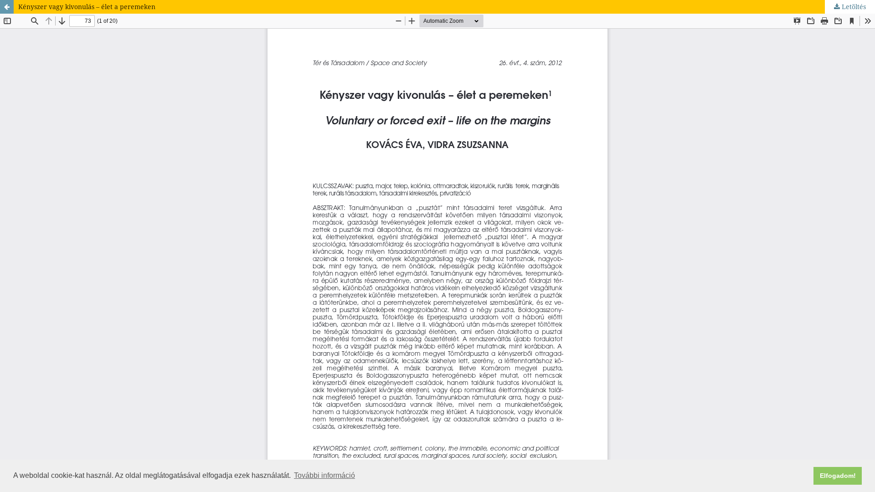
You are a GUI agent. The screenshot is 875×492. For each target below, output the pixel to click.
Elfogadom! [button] (838, 475)
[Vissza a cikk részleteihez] (7, 7)
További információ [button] (324, 475)
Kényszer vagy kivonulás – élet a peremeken (86, 6)
